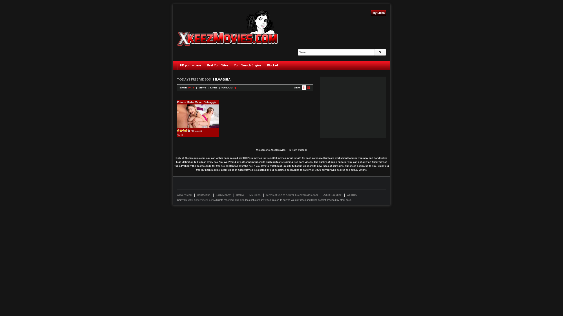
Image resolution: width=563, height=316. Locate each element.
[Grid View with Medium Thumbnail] (308, 87)
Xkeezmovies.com (204, 200)
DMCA (240, 195)
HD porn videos (190, 65)
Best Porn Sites (217, 65)
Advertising (184, 195)
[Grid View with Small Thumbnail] (304, 87)
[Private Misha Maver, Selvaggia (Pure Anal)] (198, 116)
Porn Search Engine (247, 65)
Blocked (272, 65)
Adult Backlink (332, 195)
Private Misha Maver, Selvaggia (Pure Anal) (204, 102)
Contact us (203, 195)
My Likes (379, 12)
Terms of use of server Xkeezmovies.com (292, 195)
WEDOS (352, 195)
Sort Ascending (235, 87)
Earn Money (223, 195)
